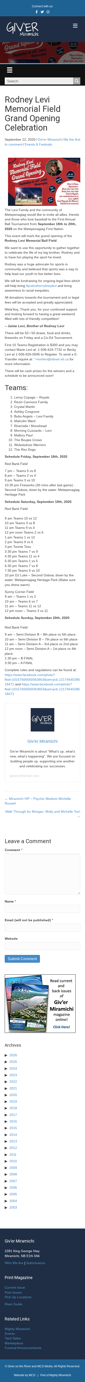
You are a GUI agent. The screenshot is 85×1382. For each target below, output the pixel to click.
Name (10, 901)
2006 (13, 1187)
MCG (32, 1375)
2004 (13, 1201)
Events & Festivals (38, 144)
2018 (13, 1108)
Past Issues (13, 1292)
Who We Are (14, 1263)
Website (11, 938)
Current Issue (15, 1287)
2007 (13, 1181)
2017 (13, 1115)
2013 (13, 1141)
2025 (13, 1062)
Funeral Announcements (23, 1348)
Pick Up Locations (18, 1297)
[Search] (76, 80)
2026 (13, 1055)
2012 (13, 1148)
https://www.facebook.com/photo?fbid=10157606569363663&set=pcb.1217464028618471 (42, 679)
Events (10, 1333)
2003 (13, 1207)
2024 (13, 1068)
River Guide (13, 1304)
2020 (13, 1095)
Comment (13, 850)
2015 (13, 1128)
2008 (13, 1174)
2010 (13, 1161)
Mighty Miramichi (17, 1329)
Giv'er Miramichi (50, 139)
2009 (13, 1168)
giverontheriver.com (24, 776)
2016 (13, 1121)
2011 (13, 1154)
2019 (13, 1101)
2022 (13, 1081)
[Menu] (10, 70)
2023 (13, 1075)
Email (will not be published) (29, 920)
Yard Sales (13, 1338)
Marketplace (14, 1343)
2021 (13, 1088)
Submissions (35, 1263)
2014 (13, 1135)
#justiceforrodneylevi (41, 286)
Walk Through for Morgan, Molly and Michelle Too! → (42, 814)
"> (51, 359)
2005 (13, 1194)
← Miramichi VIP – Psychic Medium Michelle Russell (38, 801)
